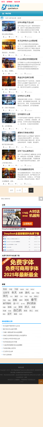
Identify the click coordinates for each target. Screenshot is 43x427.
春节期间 (7, 303)
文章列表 (29, 165)
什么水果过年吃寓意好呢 (27, 59)
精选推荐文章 (38, 370)
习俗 (16, 289)
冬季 (21, 292)
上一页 (18, 190)
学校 (37, 293)
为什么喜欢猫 (7, 355)
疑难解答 (18, 372)
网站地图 (12, 372)
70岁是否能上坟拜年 (9, 348)
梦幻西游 (31, 303)
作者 (27, 289)
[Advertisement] (21, 405)
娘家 (33, 293)
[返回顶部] (40, 381)
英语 (25, 310)
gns (6, 37)
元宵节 (6, 292)
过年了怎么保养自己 (26, 151)
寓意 (16, 296)
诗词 (36, 311)
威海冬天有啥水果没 (26, 132)
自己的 (17, 310)
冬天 (14, 292)
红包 (9, 311)
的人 (27, 306)
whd (6, 147)
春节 (34, 299)
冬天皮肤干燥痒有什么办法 (11, 326)
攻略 (15, 299)
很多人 (36, 296)
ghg (6, 92)
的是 (33, 307)
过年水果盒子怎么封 (26, 22)
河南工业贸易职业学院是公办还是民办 (15, 335)
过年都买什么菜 (24, 114)
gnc (6, 110)
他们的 (22, 289)
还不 (10, 313)
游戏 (9, 307)
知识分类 (17, 2)
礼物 (4, 311)
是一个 (16, 303)
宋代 (5, 296)
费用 (4, 314)
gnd (6, 129)
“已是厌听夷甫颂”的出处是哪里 (12, 345)
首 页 (3, 2)
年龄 (31, 296)
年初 (26, 296)
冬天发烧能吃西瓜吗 (26, 169)
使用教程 (9, 2)
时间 (27, 300)
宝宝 (11, 296)
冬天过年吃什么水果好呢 (27, 40)
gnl (6, 165)
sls (5, 74)
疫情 (20, 306)
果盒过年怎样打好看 (26, 77)
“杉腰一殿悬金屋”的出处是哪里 (12, 332)
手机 (4, 300)
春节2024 (29, 37)
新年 (20, 300)
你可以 (32, 289)
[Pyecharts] (21, 7)
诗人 (31, 310)
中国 (10, 289)
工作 (21, 296)
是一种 (22, 303)
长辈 (20, 314)
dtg (6, 55)
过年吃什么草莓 (24, 95)
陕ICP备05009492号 (26, 372)
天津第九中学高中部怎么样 (11, 339)
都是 (15, 314)
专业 (5, 289)
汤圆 (4, 307)
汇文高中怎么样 (8, 351)
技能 (9, 300)
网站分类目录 (30, 370)
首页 (11, 190)
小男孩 (21, 381)
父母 (15, 307)
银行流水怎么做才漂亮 (10, 329)
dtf (5, 184)
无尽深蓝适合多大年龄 (10, 342)
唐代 (27, 292)
